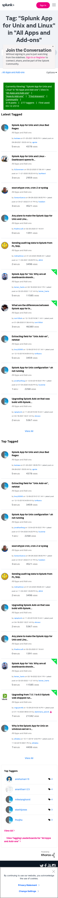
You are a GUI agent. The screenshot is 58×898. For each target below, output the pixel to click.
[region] (29, 882)
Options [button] (49, 72)
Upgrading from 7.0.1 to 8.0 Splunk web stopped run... (31, 696)
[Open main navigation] (54, 5)
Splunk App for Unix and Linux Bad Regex (30, 127)
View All (29, 430)
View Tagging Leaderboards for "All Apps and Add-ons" (27, 840)
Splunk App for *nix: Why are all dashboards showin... (29, 275)
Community (12, 99)
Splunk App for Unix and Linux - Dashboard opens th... (29, 158)
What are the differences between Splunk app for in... (30, 307)
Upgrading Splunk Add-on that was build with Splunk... (31, 400)
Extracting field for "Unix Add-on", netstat (30, 338)
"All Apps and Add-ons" (17, 92)
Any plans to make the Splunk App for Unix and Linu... (32, 217)
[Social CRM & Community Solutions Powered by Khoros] (48, 854)
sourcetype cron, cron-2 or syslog (30, 187)
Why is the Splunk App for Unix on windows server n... (30, 727)
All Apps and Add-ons (13, 72)
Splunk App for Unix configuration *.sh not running (32, 369)
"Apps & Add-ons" (15, 96)
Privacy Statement (27, 885)
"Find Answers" (36, 96)
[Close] (53, 871)
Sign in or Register (35, 57)
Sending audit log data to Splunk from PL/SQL (32, 244)
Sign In (43, 5)
